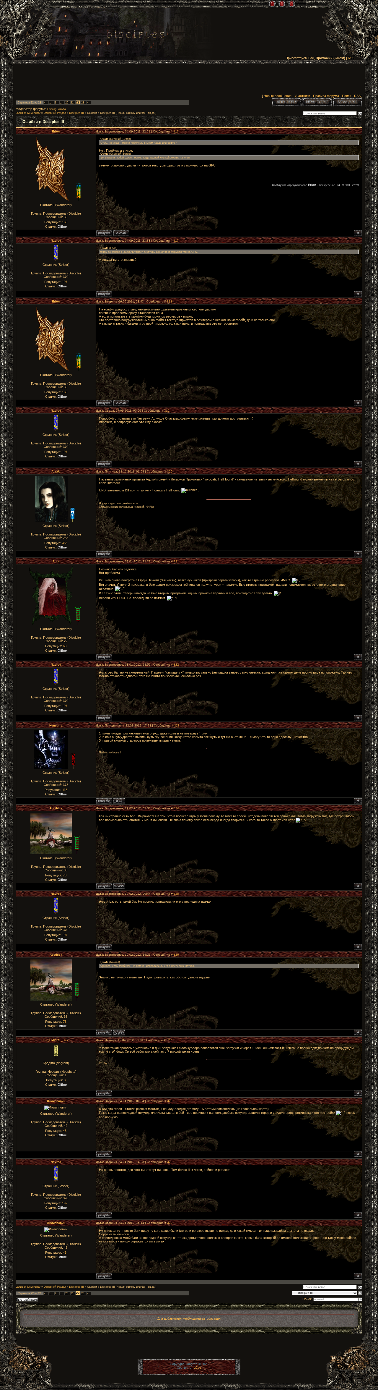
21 (72, 102)
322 (176, 664)
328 (169, 1101)
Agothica (56, 808)
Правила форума (326, 96)
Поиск (346, 96)
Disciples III (76, 112)
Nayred (56, 240)
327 (169, 1040)
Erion (56, 131)
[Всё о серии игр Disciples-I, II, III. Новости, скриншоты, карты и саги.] (135, 35)
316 (176, 131)
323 (177, 725)
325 (176, 893)
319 (167, 410)
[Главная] (272, 4)
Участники (302, 96)
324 (176, 808)
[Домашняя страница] (119, 886)
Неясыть (56, 725)
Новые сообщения (277, 96)
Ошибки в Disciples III (101, 112)
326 (176, 954)
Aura (56, 561)
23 (82, 102)
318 (169, 301)
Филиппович (56, 1101)
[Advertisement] (189, 80)
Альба (62, 109)
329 (169, 1162)
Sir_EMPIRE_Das (55, 1040)
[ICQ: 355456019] (119, 801)
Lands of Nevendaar (28, 112)
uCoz (197, 1367)
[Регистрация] (282, 4)
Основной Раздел (55, 112)
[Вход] (291, 4)
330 (169, 1222)
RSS (351, 58)
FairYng (51, 109)
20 (66, 102)
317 (176, 240)
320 (169, 471)
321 (176, 561)
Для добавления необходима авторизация (189, 1318)
